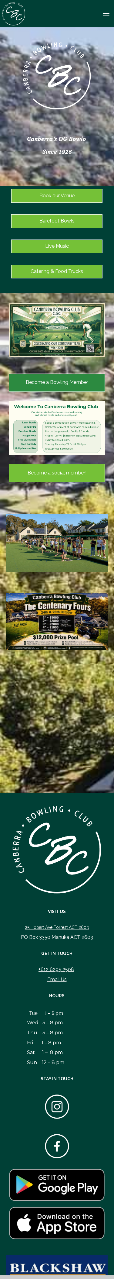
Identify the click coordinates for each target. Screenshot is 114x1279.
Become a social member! (57, 473)
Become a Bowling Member (57, 382)
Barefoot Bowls (57, 221)
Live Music (57, 246)
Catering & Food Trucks (57, 271)
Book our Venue (57, 195)
